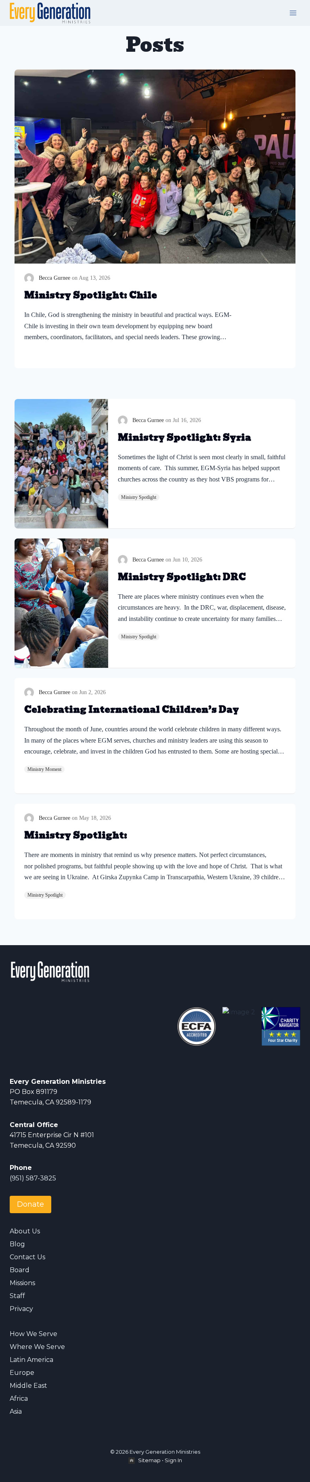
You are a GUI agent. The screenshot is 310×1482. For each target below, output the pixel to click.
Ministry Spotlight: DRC (182, 577)
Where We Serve (37, 1347)
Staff (17, 1296)
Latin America (31, 1360)
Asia (16, 1411)
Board (19, 1270)
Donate (30, 1204)
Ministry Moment (44, 769)
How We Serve (33, 1334)
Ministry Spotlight (138, 497)
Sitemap (149, 1460)
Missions (22, 1283)
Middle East (28, 1385)
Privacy (21, 1309)
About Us (25, 1231)
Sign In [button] (173, 1460)
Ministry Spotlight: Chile (90, 295)
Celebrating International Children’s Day (131, 710)
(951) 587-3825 (33, 1178)
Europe (22, 1372)
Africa (19, 1398)
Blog (17, 1244)
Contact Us (27, 1257)
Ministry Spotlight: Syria (184, 438)
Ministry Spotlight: (75, 835)
